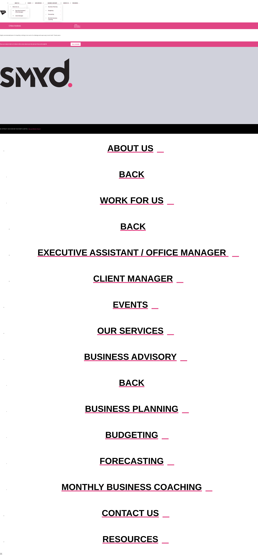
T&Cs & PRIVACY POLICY (34, 129)
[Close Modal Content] (1, 554)
